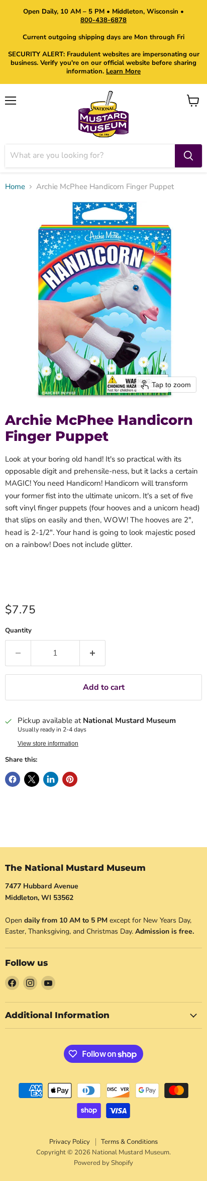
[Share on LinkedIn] (50, 779)
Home (15, 187)
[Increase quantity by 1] (93, 653)
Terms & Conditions (129, 1141)
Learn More (123, 71)
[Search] (188, 155)
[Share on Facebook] (12, 779)
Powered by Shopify (103, 1162)
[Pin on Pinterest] (69, 779)
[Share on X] (31, 779)
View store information (48, 743)
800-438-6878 (103, 20)
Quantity (18, 630)
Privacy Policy (69, 1141)
